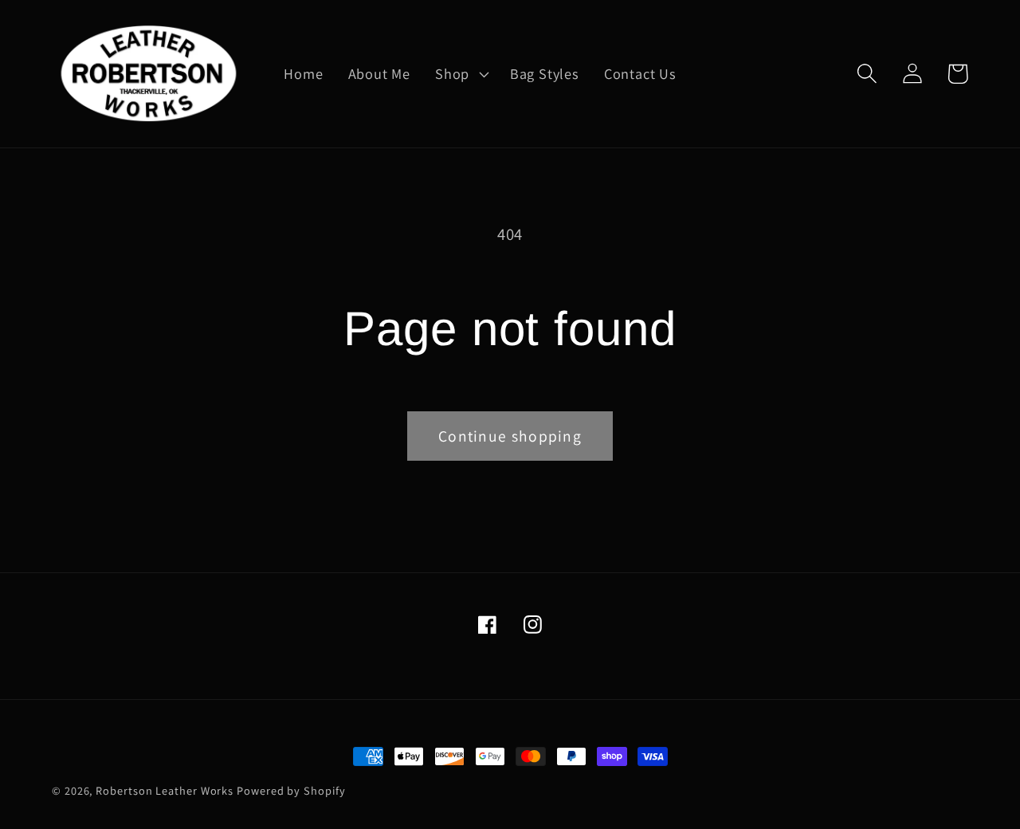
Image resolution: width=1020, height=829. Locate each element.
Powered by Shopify (291, 790)
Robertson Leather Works (164, 790)
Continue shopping (510, 436)
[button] (460, 74)
